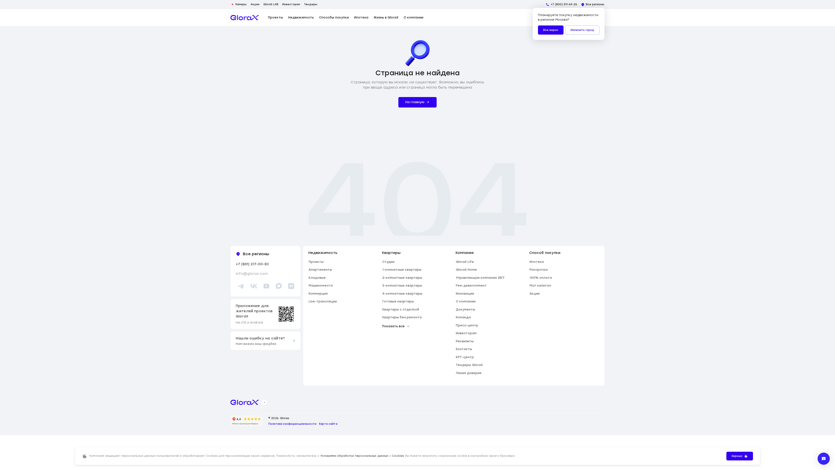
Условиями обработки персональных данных (354, 455)
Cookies (398, 455)
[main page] (244, 17)
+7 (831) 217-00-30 (252, 264)
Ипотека (361, 17)
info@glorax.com (252, 274)
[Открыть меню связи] (824, 459)
